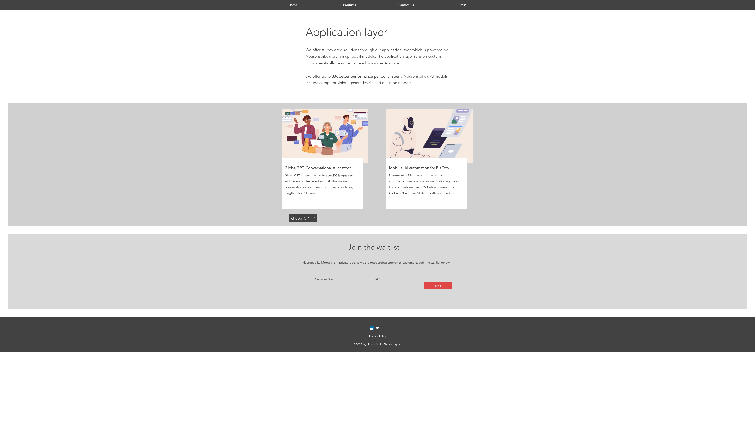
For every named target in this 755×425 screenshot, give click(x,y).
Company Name (325, 278)
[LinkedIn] (372, 328)
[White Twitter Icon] (377, 328)
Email (374, 278)
